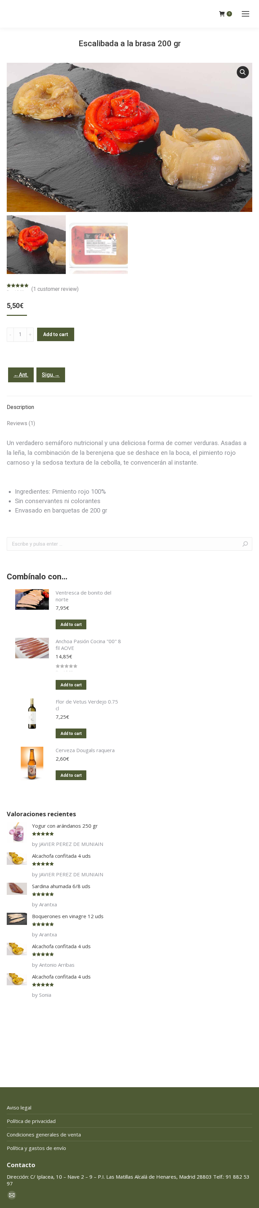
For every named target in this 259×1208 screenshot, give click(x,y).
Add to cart (55, 334)
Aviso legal (19, 1107)
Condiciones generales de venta (44, 1134)
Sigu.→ (51, 375)
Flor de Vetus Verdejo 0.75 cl (87, 705)
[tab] (129, 404)
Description (20, 407)
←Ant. (20, 375)
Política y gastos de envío (36, 1148)
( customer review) (55, 289)
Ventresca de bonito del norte (83, 596)
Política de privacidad (31, 1121)
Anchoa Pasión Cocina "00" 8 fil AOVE (88, 644)
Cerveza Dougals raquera (85, 750)
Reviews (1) (21, 423)
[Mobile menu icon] (245, 14)
